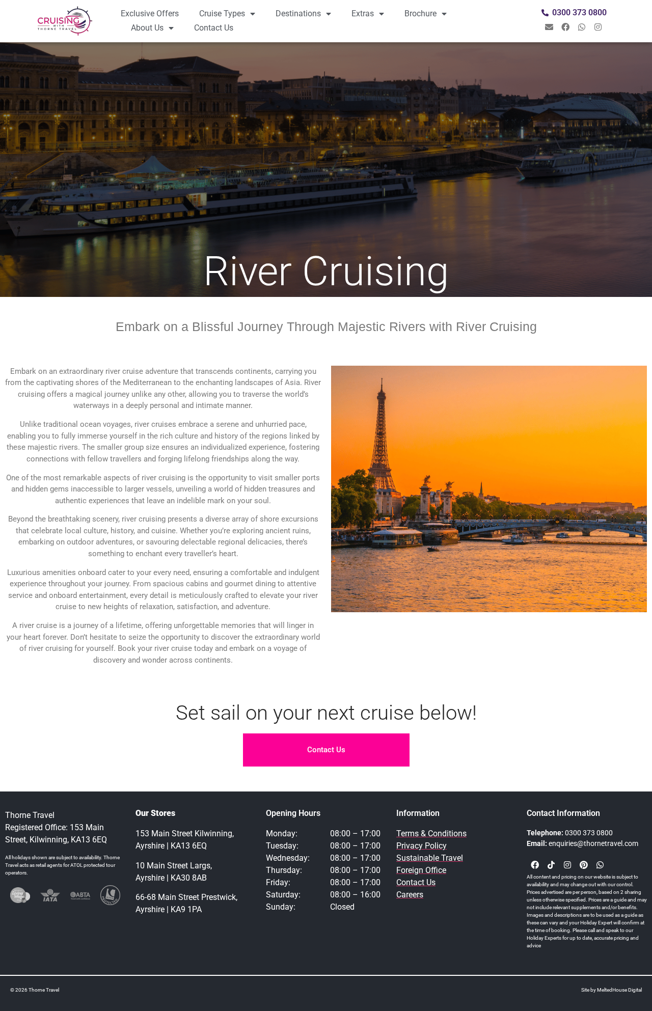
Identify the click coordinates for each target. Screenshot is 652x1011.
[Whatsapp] (582, 27)
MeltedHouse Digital (619, 990)
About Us (147, 28)
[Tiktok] (551, 865)
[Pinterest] (584, 865)
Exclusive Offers (150, 13)
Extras (362, 13)
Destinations (298, 13)
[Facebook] (565, 27)
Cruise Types (222, 13)
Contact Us (213, 28)
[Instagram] (598, 27)
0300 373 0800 (589, 833)
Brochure (420, 13)
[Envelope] (549, 27)
